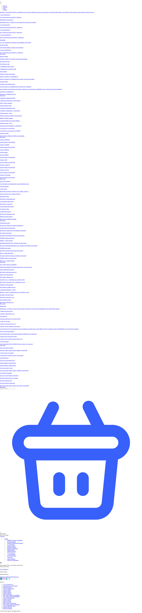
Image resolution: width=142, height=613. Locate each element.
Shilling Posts (35, 12)
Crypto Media (65, 12)
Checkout (2, 536)
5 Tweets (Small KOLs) (8, 588)
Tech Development (73, 12)
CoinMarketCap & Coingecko (24, 12)
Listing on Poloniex (7, 608)
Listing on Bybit (7, 591)
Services (5, 5)
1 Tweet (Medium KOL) (8, 598)
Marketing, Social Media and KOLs (8, 12)
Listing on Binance (7, 594)
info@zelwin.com (14, 577)
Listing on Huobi (7, 600)
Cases (4, 8)
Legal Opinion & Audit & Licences (86, 12)
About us (5, 7)
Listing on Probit (7, 590)
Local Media (52, 12)
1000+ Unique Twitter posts (9, 603)
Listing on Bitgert (7, 592)
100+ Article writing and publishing (11, 595)
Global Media (58, 12)
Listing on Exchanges (43, 12)
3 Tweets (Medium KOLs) (9, 606)
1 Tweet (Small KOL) (8, 584)
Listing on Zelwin (7, 602)
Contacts (5, 9)
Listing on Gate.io (7, 599)
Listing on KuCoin (7, 607)
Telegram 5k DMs (7, 587)
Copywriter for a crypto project (10, 586)
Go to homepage (4, 569)
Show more (2, 54)
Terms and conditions (5, 577)
